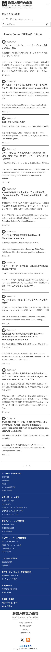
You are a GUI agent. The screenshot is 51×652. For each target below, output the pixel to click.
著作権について (25, 633)
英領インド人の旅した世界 (14, 121)
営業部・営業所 (8, 599)
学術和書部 (5, 480)
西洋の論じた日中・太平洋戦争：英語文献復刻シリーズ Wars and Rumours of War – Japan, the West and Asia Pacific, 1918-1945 (24, 376)
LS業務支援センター (9, 548)
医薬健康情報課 (7, 562)
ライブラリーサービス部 (10, 541)
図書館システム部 (8, 501)
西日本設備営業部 (8, 528)
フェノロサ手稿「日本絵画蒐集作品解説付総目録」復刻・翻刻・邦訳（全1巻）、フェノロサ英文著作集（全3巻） (25, 155)
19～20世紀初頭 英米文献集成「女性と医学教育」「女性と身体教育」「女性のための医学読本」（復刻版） (24, 195)
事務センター (6, 592)
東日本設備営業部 (8, 524)
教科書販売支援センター (10, 575)
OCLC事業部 (6, 504)
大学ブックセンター (9, 603)
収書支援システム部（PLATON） (13, 511)
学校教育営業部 (7, 491)
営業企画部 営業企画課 (9, 589)
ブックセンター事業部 (9, 579)
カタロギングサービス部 (10, 514)
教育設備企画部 (7, 531)
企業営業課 (5, 565)
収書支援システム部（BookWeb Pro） (14, 507)
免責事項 (25, 630)
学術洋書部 (5, 477)
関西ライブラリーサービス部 (11, 545)
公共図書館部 (6, 552)
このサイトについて (25, 623)
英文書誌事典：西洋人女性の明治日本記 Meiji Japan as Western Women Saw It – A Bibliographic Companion (22, 336)
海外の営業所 (7, 606)
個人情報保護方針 (25, 626)
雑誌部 (4, 484)
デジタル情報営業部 (8, 487)
